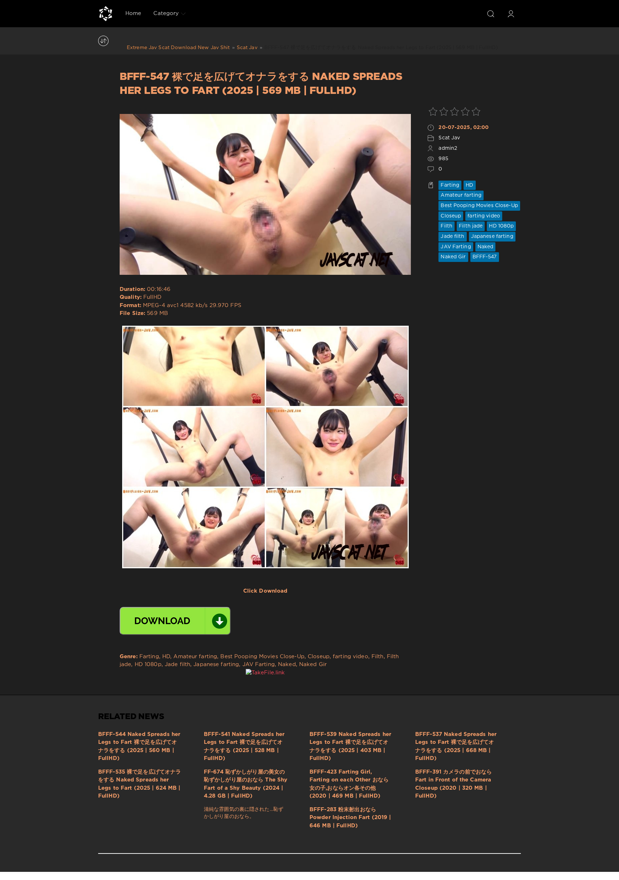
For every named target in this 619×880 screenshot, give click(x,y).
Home (133, 13)
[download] (175, 621)
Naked (486, 247)
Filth (446, 226)
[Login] (511, 13)
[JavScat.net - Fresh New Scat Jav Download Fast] (105, 13)
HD (469, 185)
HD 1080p (501, 226)
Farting (450, 185)
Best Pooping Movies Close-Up (479, 206)
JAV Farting (456, 247)
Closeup (451, 216)
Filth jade (471, 226)
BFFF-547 (484, 257)
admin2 (447, 148)
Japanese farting (492, 236)
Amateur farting (461, 195)
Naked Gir (453, 257)
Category (166, 13)
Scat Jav (449, 138)
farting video (483, 216)
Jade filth (452, 236)
